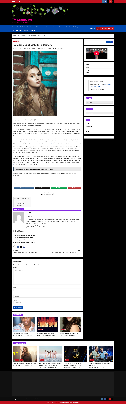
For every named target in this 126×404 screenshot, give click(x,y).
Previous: (25, 251)
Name (15, 287)
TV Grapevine (22, 19)
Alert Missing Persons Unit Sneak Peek (24, 363)
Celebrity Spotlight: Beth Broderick (25, 235)
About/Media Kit (21, 26)
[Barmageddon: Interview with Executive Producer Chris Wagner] (47, 324)
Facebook (88, 64)
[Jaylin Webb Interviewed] (24, 324)
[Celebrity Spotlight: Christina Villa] (70, 324)
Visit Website (30, 226)
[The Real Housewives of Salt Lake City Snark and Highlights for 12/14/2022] (50, 354)
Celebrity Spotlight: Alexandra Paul (25, 240)
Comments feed (90, 129)
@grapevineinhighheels (96, 81)
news (31, 183)
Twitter (87, 67)
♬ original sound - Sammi (97, 89)
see (51, 143)
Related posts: (20, 205)
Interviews (30, 26)
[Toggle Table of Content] (28, 199)
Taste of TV (33, 30)
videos (21, 359)
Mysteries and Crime (58, 26)
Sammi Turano (18, 48)
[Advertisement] (57, 384)
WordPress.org (89, 131)
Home (13, 26)
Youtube (32, 399)
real (14, 164)
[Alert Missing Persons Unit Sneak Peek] (25, 354)
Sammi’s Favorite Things (72, 26)
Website (15, 300)
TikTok (87, 72)
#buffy (99, 86)
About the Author (19, 201)
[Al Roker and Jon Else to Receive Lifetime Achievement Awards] (75, 354)
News (47, 26)
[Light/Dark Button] (91, 28)
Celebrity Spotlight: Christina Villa (69, 333)
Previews (17, 359)
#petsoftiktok (107, 84)
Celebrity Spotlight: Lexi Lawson (24, 237)
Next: (66, 252)
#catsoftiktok (93, 86)
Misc (25, 30)
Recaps (41, 359)
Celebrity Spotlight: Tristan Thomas (25, 242)
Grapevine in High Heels (107, 28)
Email (15, 294)
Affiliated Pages (17, 30)
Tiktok (36, 399)
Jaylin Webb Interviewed (20, 333)
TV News (67, 359)
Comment (16, 267)
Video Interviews (40, 26)
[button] (94, 28)
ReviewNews (69, 402)
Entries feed (89, 126)
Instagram (88, 70)
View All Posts (42, 226)
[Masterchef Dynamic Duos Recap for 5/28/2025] (101, 354)
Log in (87, 123)
